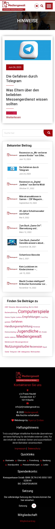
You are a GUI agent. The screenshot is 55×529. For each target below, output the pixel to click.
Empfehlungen (31, 316)
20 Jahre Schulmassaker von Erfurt (31, 212)
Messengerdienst (21, 342)
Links (45, 465)
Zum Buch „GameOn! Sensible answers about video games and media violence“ (31, 241)
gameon (8, 322)
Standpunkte (13, 465)
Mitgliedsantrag (27, 521)
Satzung (23, 506)
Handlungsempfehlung (18, 326)
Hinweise (36, 327)
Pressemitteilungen (31, 465)
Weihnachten (35, 352)
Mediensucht (9, 342)
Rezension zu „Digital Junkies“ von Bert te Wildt (32, 183)
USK (18, 352)
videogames (25, 352)
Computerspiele (33, 311)
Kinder (44, 332)
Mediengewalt (29, 336)
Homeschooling (10, 332)
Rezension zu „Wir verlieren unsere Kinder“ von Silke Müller (33, 154)
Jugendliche (27, 331)
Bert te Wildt (33, 307)
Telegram (13, 352)
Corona (7, 317)
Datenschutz (34, 448)
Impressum (20, 448)
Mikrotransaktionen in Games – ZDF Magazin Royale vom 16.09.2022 (30, 198)
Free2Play (44, 317)
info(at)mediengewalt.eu (27, 407)
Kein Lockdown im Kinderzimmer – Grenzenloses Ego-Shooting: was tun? (29, 268)
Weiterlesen (13, 117)
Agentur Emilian (36, 420)
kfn (40, 332)
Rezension (36, 346)
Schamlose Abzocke (29, 255)
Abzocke (12, 307)
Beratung (47, 460)
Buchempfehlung (11, 312)
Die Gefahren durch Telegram (29, 168)
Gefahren (16, 321)
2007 (6, 307)
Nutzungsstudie (17, 346)
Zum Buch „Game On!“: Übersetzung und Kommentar (30, 227)
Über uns (22, 460)
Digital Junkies (16, 317)
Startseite (9, 460)
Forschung (34, 460)
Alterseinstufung (22, 307)
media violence (10, 337)
